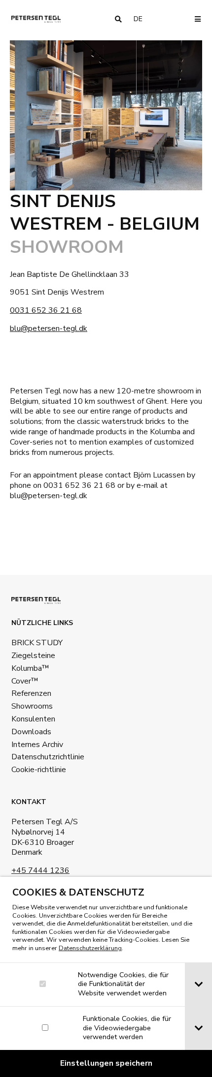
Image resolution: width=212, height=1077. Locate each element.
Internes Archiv (37, 744)
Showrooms (32, 706)
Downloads (31, 731)
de (142, 19)
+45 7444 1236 (40, 870)
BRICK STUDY (37, 642)
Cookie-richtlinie (38, 769)
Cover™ (24, 681)
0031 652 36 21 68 (46, 310)
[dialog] (106, 977)
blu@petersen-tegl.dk (48, 328)
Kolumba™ (30, 668)
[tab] (198, 984)
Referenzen (31, 693)
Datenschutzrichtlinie (47, 756)
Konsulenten (33, 719)
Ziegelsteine (33, 655)
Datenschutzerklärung (90, 948)
